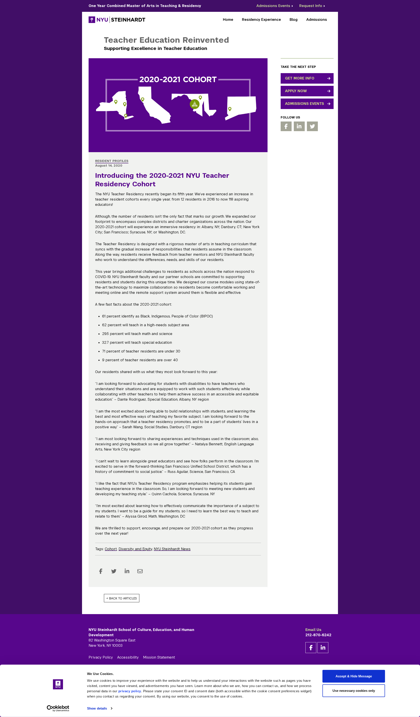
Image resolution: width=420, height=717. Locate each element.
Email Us (313, 629)
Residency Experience (261, 19)
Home (228, 19)
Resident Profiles (111, 161)
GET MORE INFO (299, 78)
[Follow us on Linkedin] (299, 126)
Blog (294, 19)
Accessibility (128, 657)
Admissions (316, 19)
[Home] (117, 19)
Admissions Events (273, 6)
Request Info (310, 6)
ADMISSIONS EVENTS (304, 103)
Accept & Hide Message (354, 676)
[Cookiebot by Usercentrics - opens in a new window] (58, 708)
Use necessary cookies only (353, 690)
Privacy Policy (101, 657)
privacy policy (129, 691)
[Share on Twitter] (113, 571)
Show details (97, 708)
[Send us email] (140, 571)
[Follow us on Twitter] (312, 126)
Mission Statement (159, 657)
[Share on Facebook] (100, 571)
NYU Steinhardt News (172, 549)
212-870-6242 (318, 635)
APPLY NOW (296, 91)
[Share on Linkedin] (126, 571)
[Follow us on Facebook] (286, 126)
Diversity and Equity (135, 549)
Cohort (111, 549)
